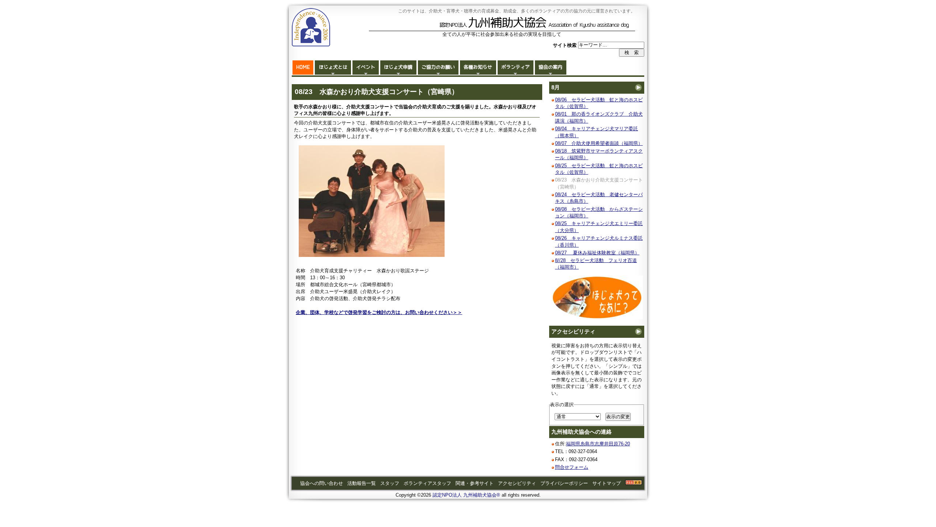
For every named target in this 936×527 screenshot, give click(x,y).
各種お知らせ (478, 67)
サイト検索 (565, 45)
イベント (365, 67)
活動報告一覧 (361, 483)
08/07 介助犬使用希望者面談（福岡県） (599, 143)
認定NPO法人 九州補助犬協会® (466, 495)
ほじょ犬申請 (398, 67)
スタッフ (389, 483)
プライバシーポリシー (564, 483)
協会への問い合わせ (321, 483)
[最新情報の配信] (633, 483)
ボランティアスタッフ (427, 483)
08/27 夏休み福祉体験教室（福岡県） (597, 252)
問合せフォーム (571, 467)
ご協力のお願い (438, 67)
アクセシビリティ (573, 331)
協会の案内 (550, 67)
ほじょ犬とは (333, 67)
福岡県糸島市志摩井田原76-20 (598, 443)
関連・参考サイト (475, 483)
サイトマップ (606, 483)
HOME (303, 67)
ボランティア (515, 67)
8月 (555, 87)
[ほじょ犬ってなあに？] (597, 317)
